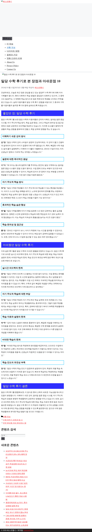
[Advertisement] (46, 20)
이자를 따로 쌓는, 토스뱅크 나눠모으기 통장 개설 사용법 (16, 496)
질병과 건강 (12, 55)
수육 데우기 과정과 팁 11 (13, 420)
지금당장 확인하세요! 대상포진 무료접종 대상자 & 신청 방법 (16, 464)
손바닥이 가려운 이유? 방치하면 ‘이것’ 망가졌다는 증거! (16, 486)
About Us (11, 62)
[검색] (3, 438)
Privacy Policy (13, 66)
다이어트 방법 (13, 51)
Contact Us (11, 69)
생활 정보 (11, 47)
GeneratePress (28, 530)
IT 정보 (10, 44)
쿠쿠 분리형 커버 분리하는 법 (14, 423)
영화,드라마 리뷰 (14, 58)
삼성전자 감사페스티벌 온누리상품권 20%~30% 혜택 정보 (17, 454)
